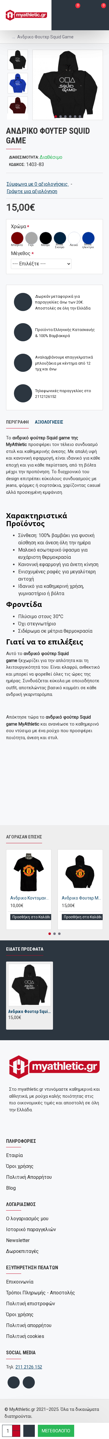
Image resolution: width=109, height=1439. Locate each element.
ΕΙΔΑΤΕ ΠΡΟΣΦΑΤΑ (24, 949)
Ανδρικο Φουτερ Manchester (81, 898)
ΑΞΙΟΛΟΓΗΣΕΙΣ (49, 422)
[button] (55, 116)
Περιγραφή (17, 422)
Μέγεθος (21, 253)
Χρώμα (18, 226)
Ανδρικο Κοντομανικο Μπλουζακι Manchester (30, 898)
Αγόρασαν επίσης (24, 837)
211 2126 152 (28, 1367)
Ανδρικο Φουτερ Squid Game (29, 1011)
